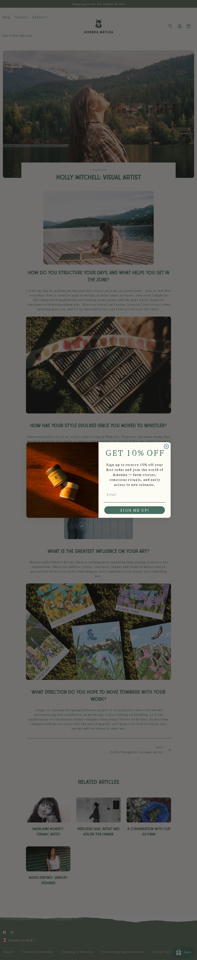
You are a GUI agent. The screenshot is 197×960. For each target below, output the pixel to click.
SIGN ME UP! (134, 510)
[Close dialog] (166, 446)
